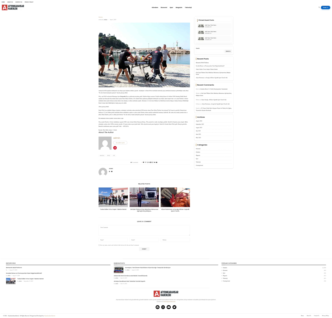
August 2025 (199, 127)
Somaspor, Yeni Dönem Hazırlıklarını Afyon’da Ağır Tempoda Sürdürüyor (148, 267)
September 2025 (200, 124)
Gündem (155, 7)
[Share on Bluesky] (154, 162)
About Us (309, 315)
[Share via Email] (156, 162)
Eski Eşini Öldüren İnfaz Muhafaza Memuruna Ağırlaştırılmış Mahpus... (144, 210)
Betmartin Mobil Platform (202, 62)
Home (302, 315)
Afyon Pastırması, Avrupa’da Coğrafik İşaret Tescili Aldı (216, 104)
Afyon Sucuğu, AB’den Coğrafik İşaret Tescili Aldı (213, 99)
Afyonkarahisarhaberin (49, 316)
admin (105, 19)
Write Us (325, 7)
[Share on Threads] (152, 162)
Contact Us (316, 315)
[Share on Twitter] (147, 162)
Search (197, 48)
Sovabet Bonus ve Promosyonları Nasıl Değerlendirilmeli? (210, 66)
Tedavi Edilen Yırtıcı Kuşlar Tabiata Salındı (113, 209)
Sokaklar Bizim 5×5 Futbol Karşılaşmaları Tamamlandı (213, 89)
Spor (171, 7)
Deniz (108, 155)
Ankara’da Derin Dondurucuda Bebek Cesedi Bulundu (130, 276)
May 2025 (198, 137)
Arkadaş (102, 155)
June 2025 (198, 134)
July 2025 (198, 131)
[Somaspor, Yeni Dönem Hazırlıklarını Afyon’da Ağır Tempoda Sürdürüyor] (118, 270)
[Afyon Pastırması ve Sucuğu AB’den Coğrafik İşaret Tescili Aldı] (175, 197)
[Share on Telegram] (150, 162)
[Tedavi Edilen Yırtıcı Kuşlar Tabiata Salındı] (113, 197)
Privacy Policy (325, 315)
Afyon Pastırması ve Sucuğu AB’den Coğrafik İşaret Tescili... (175, 210)
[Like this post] (143, 162)
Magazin (179, 7)
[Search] (319, 7)
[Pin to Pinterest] (149, 162)
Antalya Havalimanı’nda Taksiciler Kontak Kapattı (129, 281)
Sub (114, 155)
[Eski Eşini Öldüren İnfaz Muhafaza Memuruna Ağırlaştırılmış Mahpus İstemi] (144, 197)
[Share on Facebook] (145, 162)
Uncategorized (199, 165)
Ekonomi (164, 7)
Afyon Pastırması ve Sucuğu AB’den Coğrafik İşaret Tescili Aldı (211, 77)
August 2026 (199, 121)
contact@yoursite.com (169, 301)
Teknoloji (188, 7)
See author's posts (120, 142)
